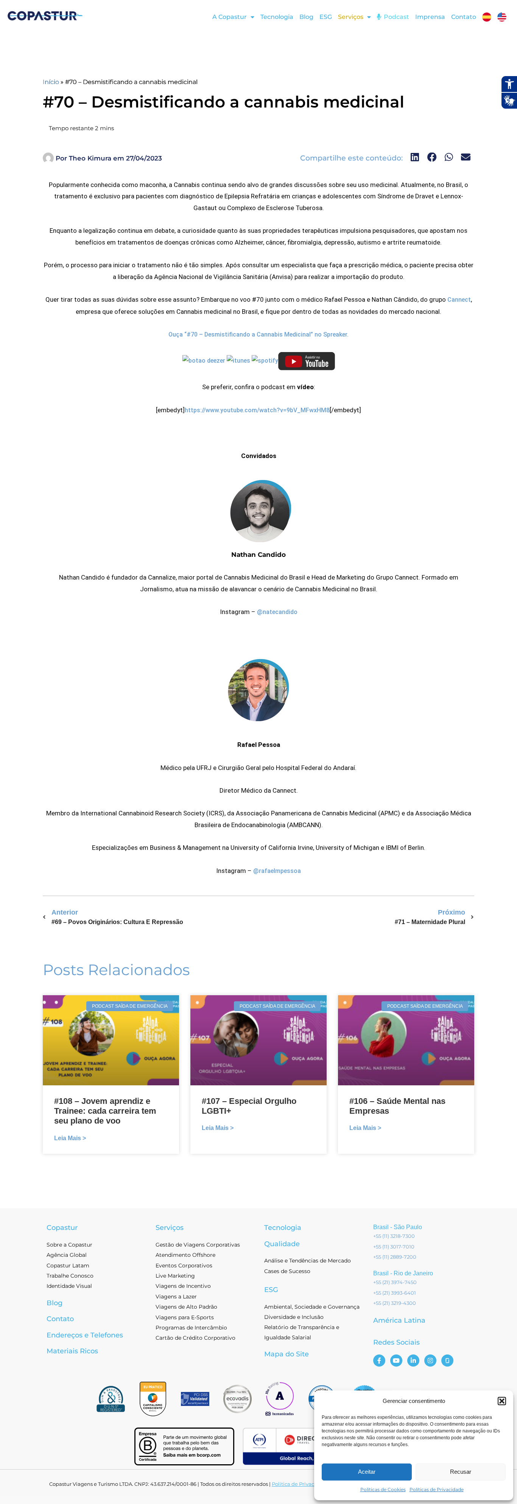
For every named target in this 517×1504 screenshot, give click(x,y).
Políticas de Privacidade (437, 1489)
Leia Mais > (70, 1138)
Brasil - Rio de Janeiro (403, 1273)
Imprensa (430, 16)
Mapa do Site (286, 1354)
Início (51, 82)
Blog (306, 16)
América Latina (399, 1320)
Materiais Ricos (72, 1351)
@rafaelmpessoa (277, 870)
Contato (463, 16)
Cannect (459, 299)
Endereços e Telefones (85, 1335)
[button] (502, 1401)
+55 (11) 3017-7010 (393, 1247)
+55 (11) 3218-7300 (394, 1236)
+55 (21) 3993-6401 (394, 1293)
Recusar (460, 1471)
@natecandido (277, 612)
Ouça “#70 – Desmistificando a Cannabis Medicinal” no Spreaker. (258, 334)
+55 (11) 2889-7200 (394, 1257)
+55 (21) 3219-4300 (394, 1303)
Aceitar (366, 1471)
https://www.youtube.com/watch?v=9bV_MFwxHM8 (257, 410)
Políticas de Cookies (383, 1489)
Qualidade (282, 1244)
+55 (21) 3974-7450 (395, 1282)
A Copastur (229, 16)
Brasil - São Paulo (397, 1227)
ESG (325, 16)
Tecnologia (276, 16)
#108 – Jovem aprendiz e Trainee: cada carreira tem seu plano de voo (105, 1111)
